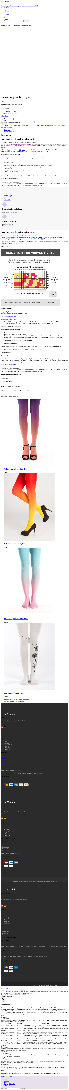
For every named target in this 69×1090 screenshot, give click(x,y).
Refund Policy (32, 185)
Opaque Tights (33, 125)
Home (5, 741)
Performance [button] (4, 1051)
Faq (3, 761)
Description (7, 130)
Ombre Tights (24, 125)
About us (6, 746)
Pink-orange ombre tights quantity (10, 122)
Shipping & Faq (8, 744)
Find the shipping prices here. (8, 316)
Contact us (7, 749)
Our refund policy (7, 225)
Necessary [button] (3, 1015)
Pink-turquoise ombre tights (14, 701)
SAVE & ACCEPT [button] (6, 1075)
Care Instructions (8, 197)
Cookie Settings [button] (5, 996)
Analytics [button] (3, 1058)
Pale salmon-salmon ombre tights (16, 699)
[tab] (36, 130)
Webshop (6, 743)
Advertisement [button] (4, 1064)
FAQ (59, 145)
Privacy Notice (54, 985)
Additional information (10, 131)
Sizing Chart (5, 116)
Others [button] (2, 1070)
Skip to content (5, 1)
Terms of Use (36, 985)
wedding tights (8, 127)
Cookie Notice (63, 985)
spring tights (57, 125)
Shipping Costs (8, 195)
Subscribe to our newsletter (7, 773)
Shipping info (5, 758)
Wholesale (7, 747)
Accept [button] (12, 996)
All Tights (17, 125)
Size (2, 119)
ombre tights (50, 125)
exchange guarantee (15, 770)
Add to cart (4, 124)
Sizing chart (5, 759)
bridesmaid (43, 125)
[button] (6, 14)
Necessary (5, 1017)
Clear (4, 120)
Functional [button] (3, 1045)
